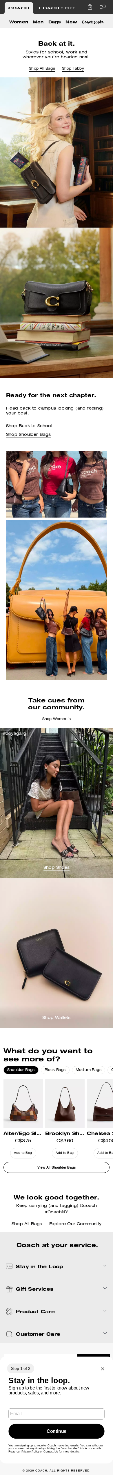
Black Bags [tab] (55, 1070)
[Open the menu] (101, 7)
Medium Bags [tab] (88, 1070)
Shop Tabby (73, 68)
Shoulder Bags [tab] (21, 1070)
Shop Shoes (56, 868)
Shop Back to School (29, 426)
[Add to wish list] (40, 1087)
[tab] (19, 8)
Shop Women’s (56, 719)
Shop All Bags (42, 68)
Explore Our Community (75, 1224)
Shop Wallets (56, 1018)
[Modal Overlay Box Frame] (56, 1410)
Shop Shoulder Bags (28, 435)
